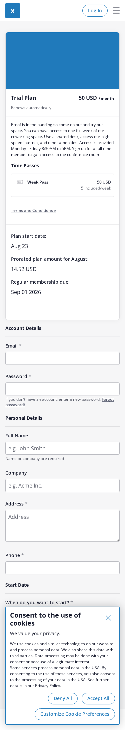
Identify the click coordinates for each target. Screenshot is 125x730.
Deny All (63, 698)
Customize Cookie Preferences (74, 714)
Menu (114, 10)
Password (16, 376)
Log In (95, 10)
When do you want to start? (37, 602)
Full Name (16, 435)
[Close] (108, 618)
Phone (12, 555)
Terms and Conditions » (33, 210)
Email (11, 346)
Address (14, 504)
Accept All (98, 698)
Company (16, 473)
